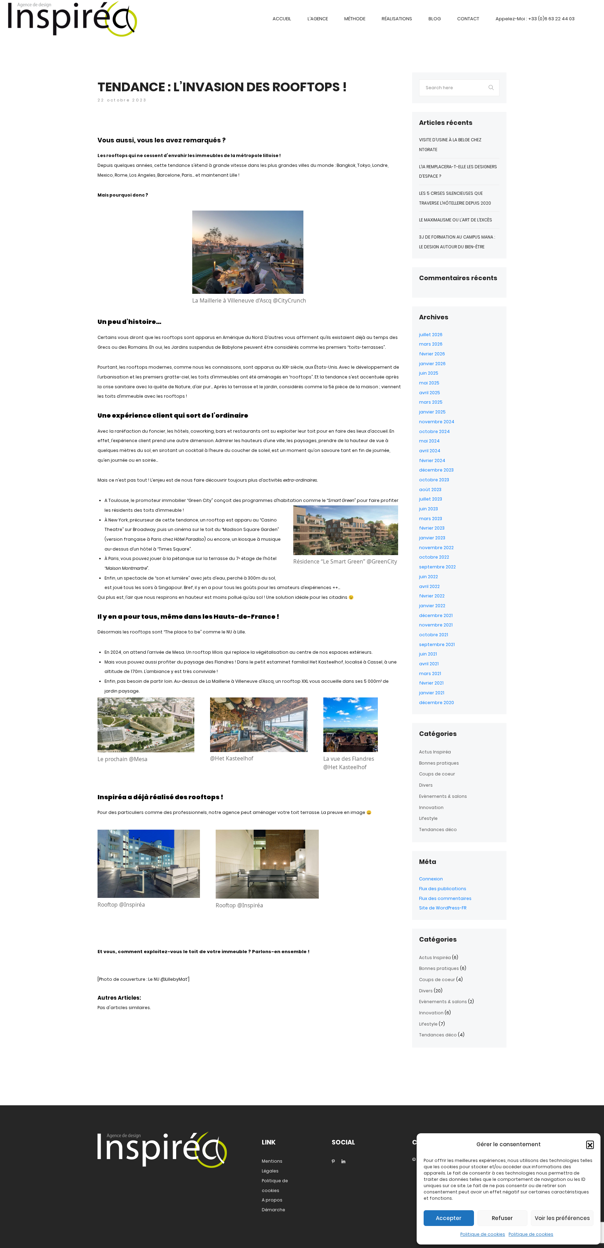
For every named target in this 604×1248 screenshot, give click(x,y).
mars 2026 (431, 344)
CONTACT (468, 18)
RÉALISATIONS (397, 18)
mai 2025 (429, 383)
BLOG (435, 18)
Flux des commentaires (445, 898)
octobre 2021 (433, 635)
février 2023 (432, 528)
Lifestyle (428, 818)
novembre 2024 (436, 422)
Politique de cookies (482, 1234)
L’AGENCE (318, 18)
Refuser (502, 1218)
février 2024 (432, 460)
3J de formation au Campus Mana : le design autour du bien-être (457, 242)
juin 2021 (428, 654)
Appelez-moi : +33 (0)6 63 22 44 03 (535, 18)
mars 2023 (430, 519)
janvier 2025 (432, 412)
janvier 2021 (431, 693)
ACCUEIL (282, 18)
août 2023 (430, 489)
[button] (590, 1144)
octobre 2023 (434, 480)
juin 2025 (428, 373)
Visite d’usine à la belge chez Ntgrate (450, 145)
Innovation (431, 807)
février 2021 (431, 683)
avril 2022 (429, 586)
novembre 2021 (436, 625)
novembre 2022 (436, 548)
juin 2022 (428, 577)
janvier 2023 (432, 538)
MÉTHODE (354, 18)
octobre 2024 (434, 431)
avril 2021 (429, 664)
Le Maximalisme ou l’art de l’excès (455, 220)
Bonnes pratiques (439, 763)
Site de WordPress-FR (442, 908)
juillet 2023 (430, 499)
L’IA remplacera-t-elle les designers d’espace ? (458, 171)
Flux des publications (442, 889)
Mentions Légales (272, 1166)
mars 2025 (431, 402)
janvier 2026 (432, 364)
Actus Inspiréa (435, 752)
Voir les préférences (562, 1218)
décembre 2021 (436, 615)
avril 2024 (429, 451)
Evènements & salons (443, 796)
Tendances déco (438, 829)
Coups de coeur (437, 774)
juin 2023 (428, 509)
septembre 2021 (437, 644)
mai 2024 (429, 441)
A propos (272, 1200)
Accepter (448, 1218)
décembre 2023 (436, 470)
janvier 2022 (432, 606)
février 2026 (432, 354)
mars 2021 (430, 673)
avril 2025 (429, 393)
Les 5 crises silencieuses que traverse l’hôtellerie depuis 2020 (455, 198)
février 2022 (432, 596)
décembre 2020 (436, 702)
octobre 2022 (434, 557)
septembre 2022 (437, 567)
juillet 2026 (431, 335)
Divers (426, 785)
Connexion (431, 879)
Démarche (273, 1210)
